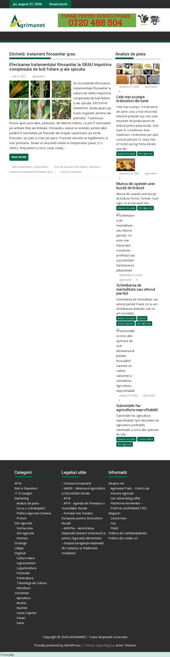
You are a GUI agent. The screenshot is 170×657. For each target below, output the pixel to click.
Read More (18, 157)
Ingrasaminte (26, 563)
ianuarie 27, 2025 (129, 86)
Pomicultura (25, 578)
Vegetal (20, 553)
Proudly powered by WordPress (57, 645)
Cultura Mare (41, 167)
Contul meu (118, 518)
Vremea (22, 538)
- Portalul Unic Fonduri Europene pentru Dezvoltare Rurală (82, 518)
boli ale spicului (64, 167)
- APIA (66, 498)
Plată (114, 528)
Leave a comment (71, 172)
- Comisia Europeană (76, 483)
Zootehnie (22, 593)
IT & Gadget (23, 493)
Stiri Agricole (145, 153)
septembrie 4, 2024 (130, 275)
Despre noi (116, 483)
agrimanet (38, 76)
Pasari (21, 618)
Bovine (142, 318)
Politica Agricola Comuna (34, 513)
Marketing (22, 498)
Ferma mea (25, 528)
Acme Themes (125, 645)
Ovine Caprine (126, 323)
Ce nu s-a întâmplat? (31, 508)
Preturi (22, 518)
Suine (20, 623)
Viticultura (23, 588)
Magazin (114, 513)
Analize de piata (126, 153)
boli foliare (80, 167)
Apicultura (23, 598)
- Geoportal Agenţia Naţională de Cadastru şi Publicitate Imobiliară (82, 548)
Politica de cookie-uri (123, 538)
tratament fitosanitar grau (38, 172)
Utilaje (19, 548)
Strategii (21, 543)
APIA (18, 483)
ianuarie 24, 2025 (129, 173)
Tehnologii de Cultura (32, 583)
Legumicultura (26, 568)
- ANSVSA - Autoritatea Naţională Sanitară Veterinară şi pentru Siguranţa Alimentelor (84, 533)
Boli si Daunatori (22, 167)
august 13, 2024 (128, 395)
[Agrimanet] (13, 36)
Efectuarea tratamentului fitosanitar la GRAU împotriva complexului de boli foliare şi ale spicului (60, 67)
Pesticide (23, 573)
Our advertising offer (125, 498)
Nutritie (22, 608)
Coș (113, 523)
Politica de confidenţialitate (127, 533)
